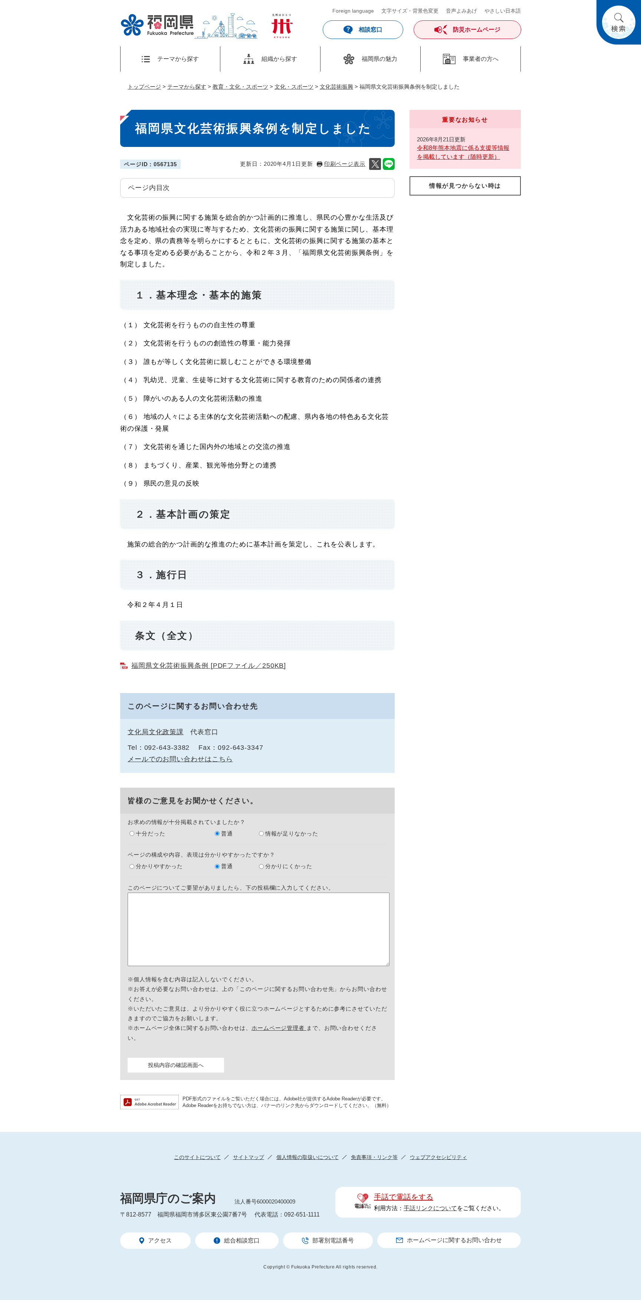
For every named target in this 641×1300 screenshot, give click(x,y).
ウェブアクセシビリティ (438, 1157)
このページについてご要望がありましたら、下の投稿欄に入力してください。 (231, 887)
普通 (227, 833)
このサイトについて (197, 1157)
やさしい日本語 (502, 11)
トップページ (144, 86)
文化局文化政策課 (156, 732)
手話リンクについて (430, 1208)
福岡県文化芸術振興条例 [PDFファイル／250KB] (208, 665)
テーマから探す (186, 86)
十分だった (150, 833)
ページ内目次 (149, 187)
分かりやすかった (159, 866)
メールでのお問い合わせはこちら (180, 759)
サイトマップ (248, 1157)
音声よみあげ (461, 11)
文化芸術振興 (336, 86)
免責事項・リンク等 (374, 1157)
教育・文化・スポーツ (240, 86)
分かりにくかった (288, 866)
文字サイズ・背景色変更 (409, 10)
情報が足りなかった (291, 833)
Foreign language (353, 11)
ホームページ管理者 (279, 1028)
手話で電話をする (403, 1197)
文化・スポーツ (294, 86)
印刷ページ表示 (344, 164)
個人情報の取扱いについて (307, 1157)
